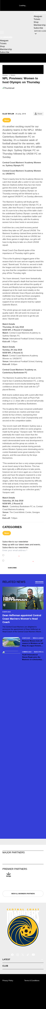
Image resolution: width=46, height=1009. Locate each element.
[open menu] (2, 32)
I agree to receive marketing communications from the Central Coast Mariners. (23, 560)
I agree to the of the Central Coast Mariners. (22, 555)
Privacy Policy (22, 554)
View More (39, 582)
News (13, 75)
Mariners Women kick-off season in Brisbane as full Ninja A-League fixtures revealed (32, 643)
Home (5, 75)
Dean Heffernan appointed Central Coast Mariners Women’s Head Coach (21, 618)
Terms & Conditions (31, 980)
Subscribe (12, 568)
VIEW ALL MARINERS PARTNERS (23, 894)
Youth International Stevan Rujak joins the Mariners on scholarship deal (32, 657)
